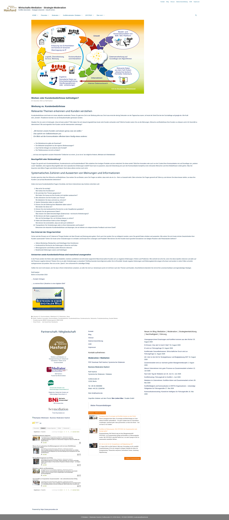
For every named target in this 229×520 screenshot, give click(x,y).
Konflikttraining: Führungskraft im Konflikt (158, 377)
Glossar (172, 1)
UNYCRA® (88, 15)
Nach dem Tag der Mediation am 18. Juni (158, 374)
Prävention (44, 15)
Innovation (143, 163)
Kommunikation (172, 163)
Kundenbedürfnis (63, 318)
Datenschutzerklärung (182, 1)
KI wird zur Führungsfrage (153, 348)
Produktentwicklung (102, 318)
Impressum (196, 1)
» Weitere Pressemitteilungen (132, 458)
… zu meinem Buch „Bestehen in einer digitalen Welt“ (48, 283)
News (68, 316)
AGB (190, 1)
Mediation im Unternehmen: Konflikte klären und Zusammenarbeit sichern (168, 380)
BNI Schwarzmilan (58, 403)
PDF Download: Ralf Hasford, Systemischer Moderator (106, 362)
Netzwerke (94, 318)
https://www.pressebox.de (49, 509)
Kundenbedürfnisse (74, 318)
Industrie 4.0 (36, 316)
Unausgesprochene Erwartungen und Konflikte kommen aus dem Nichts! (117, 416)
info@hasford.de (97, 393)
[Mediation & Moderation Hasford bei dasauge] (36, 423)
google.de (178, 115)
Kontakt (163, 1)
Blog (167, 1)
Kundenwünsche (85, 318)
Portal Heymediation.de (58, 413)
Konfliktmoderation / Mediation (72, 15)
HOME (34, 15)
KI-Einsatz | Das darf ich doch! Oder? (156, 345)
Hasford (39, 318)
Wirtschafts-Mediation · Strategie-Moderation (42, 7)
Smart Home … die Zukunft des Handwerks (45, 322)
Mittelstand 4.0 (54, 316)
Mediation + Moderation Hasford (97, 412)
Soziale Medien (113, 318)
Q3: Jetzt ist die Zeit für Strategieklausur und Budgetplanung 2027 (116, 444)
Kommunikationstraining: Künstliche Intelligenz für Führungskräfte (166, 391)
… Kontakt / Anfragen (38, 279)
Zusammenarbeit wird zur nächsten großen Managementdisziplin (165, 363)
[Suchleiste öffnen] (196, 15)
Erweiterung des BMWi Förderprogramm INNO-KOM (48, 320)
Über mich (100, 15)
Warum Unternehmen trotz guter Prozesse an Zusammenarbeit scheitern (168, 368)
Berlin (34, 318)
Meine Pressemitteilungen (101, 405)
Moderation (55, 15)
